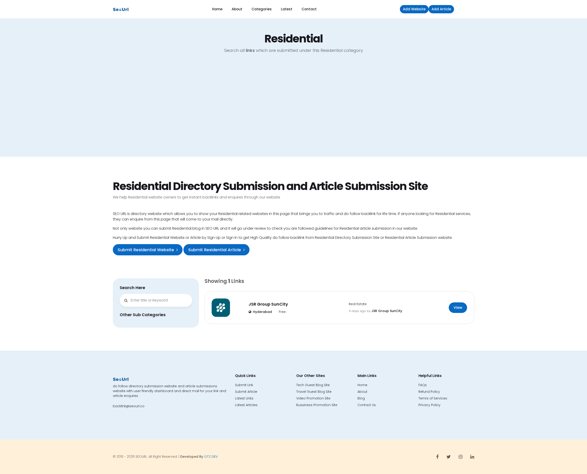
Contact (309, 9)
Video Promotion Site (313, 398)
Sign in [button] (465, 9)
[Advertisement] (293, 108)
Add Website (414, 9)
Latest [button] (286, 9)
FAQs (422, 385)
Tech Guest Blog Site (313, 385)
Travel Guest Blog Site (314, 391)
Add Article (441, 9)
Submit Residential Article (214, 250)
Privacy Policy (429, 405)
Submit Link (244, 385)
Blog (361, 398)
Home (217, 9)
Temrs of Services (432, 398)
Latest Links (244, 398)
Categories (262, 9)
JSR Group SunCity (268, 304)
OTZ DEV (211, 456)
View (458, 307)
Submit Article (246, 391)
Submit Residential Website (146, 250)
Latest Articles (246, 405)
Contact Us (366, 405)
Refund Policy (429, 391)
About (237, 9)
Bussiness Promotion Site (316, 405)
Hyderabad (262, 311)
